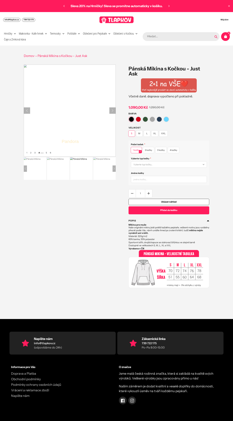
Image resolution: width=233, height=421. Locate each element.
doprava (153, 96)
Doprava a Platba (23, 373)
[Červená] (138, 119)
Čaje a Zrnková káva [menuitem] (15, 39)
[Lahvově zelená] (145, 119)
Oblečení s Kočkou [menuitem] (123, 33)
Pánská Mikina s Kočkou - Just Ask (62, 56)
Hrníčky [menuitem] (8, 33)
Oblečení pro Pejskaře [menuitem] (95, 33)
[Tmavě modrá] (159, 119)
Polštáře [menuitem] (71, 33)
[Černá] (131, 119)
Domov (29, 56)
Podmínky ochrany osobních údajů (36, 385)
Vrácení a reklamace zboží (30, 390)
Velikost (135, 127)
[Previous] (64, 6)
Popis (132, 220)
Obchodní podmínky (26, 379)
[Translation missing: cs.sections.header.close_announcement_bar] (229, 6)
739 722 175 (28, 19)
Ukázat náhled (169, 201)
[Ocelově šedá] (152, 119)
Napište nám (20, 396)
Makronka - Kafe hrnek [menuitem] (31, 33)
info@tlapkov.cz (12, 19)
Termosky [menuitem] (55, 33)
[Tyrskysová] (166, 119)
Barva (133, 113)
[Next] (168, 6)
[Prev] (27, 110)
